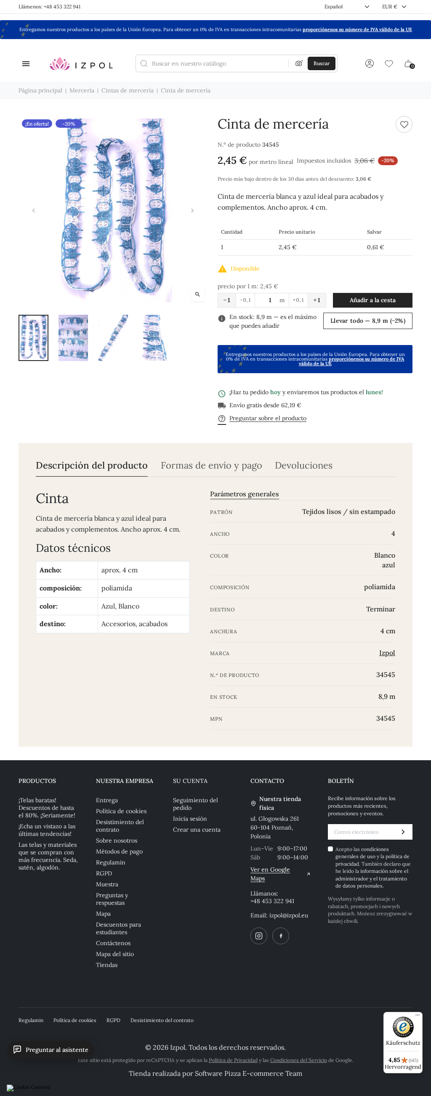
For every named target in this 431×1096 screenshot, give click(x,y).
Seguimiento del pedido (195, 803)
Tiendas (106, 965)
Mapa (103, 913)
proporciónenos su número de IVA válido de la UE (357, 29)
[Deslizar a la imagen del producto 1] (33, 338)
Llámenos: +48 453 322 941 (49, 6)
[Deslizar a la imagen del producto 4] (153, 338)
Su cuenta (190, 781)
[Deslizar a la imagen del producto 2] (73, 338)
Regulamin (110, 862)
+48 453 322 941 (272, 901)
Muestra (107, 884)
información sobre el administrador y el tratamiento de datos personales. (371, 878)
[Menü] (417, 1017)
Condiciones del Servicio (298, 1060)
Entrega (107, 800)
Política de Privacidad (233, 1060)
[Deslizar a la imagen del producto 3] (113, 338)
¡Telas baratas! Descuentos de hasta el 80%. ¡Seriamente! (47, 807)
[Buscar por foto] (299, 63)
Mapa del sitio (115, 954)
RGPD (104, 873)
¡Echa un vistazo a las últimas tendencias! (47, 830)
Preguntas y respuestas (112, 898)
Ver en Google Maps (270, 874)
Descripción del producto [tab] (92, 465)
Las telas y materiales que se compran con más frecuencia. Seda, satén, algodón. (48, 856)
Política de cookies (121, 811)
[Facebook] (280, 935)
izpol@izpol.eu (288, 915)
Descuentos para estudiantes (118, 928)
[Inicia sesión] (369, 63)
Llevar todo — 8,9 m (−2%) (367, 320)
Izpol (387, 652)
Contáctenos (113, 943)
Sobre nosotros (116, 840)
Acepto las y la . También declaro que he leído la (373, 867)
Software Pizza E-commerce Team (248, 1073)
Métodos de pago (119, 851)
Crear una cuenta (197, 829)
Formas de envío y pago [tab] (211, 465)
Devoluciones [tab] (304, 465)
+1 (317, 300)
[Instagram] (258, 935)
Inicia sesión (190, 818)
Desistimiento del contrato (120, 825)
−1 (227, 300)
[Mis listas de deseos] (389, 63)
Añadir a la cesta (373, 300)
